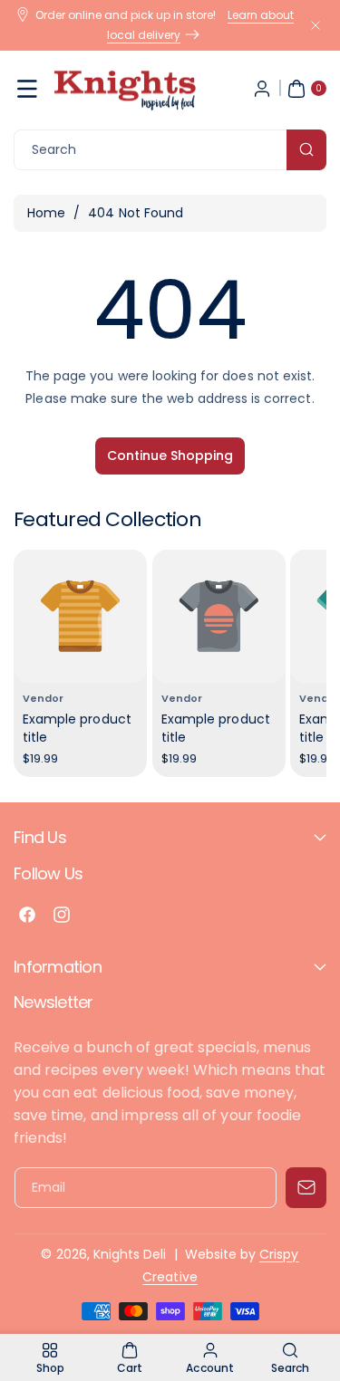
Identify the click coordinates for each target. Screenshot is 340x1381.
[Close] (315, 24)
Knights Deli (130, 1254)
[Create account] (262, 88)
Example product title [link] (77, 728)
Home (46, 213)
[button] (27, 88)
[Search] (306, 149)
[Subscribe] (306, 1187)
